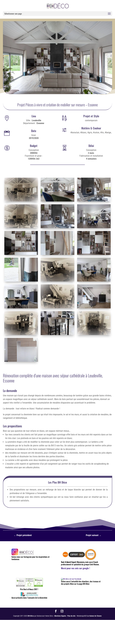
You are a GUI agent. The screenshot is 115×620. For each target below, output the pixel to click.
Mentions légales (60, 616)
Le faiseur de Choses (94, 616)
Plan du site (71, 616)
